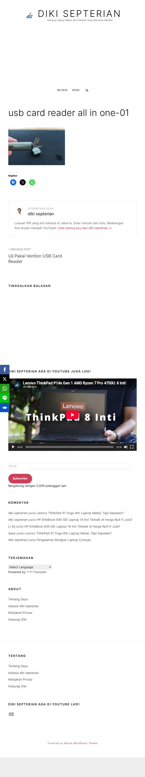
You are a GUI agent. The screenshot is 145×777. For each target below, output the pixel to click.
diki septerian (79, 13)
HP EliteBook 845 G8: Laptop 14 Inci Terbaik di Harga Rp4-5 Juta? (84, 519)
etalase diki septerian (23, 606)
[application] (72, 414)
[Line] (4, 398)
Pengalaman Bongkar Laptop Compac (64, 540)
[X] (4, 379)
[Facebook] (4, 369)
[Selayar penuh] (132, 447)
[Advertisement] (72, 57)
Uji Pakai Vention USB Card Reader (35, 256)
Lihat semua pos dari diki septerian (83, 228)
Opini (75, 90)
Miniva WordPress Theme (80, 743)
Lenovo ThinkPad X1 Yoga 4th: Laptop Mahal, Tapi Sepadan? (80, 513)
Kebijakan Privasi (20, 613)
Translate (39, 572)
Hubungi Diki (17, 619)
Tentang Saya (18, 599)
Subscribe (20, 478)
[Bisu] (126, 447)
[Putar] (13, 447)
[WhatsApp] (4, 388)
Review (62, 90)
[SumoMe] (4, 407)
